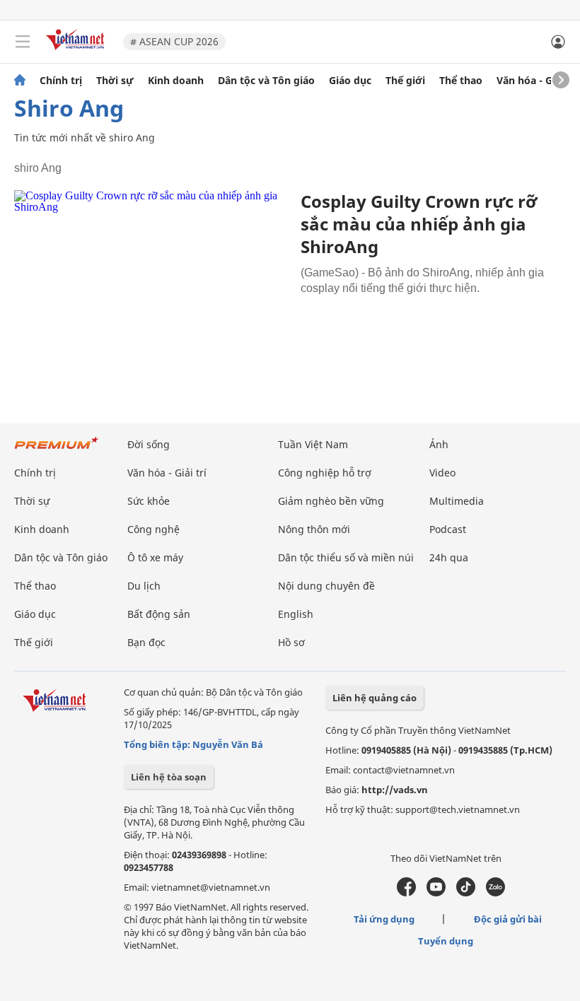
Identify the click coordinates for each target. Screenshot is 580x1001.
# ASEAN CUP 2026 (174, 41)
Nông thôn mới (314, 529)
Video (442, 472)
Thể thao (460, 81)
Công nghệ (153, 529)
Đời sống (148, 444)
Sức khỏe (148, 501)
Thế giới (405, 81)
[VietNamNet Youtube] (436, 892)
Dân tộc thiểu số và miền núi (346, 557)
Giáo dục (350, 81)
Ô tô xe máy (155, 557)
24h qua (448, 557)
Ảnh (438, 444)
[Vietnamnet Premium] (56, 450)
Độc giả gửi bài (508, 919)
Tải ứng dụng (384, 919)
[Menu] (22, 41)
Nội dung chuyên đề (326, 585)
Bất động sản (158, 614)
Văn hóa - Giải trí (537, 81)
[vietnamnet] (77, 51)
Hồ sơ (291, 642)
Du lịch (144, 585)
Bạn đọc (146, 642)
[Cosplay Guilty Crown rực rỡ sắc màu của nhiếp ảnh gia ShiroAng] (152, 281)
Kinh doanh (176, 81)
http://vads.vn (394, 789)
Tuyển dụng (445, 941)
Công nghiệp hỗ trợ (324, 472)
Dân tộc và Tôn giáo (266, 81)
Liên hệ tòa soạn (169, 777)
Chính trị (61, 81)
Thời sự (115, 81)
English (295, 614)
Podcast (447, 529)
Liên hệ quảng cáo (374, 697)
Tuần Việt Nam (313, 444)
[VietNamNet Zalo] (495, 892)
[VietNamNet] (19, 80)
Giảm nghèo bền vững (331, 501)
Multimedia (456, 501)
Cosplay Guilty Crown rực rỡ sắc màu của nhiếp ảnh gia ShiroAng (419, 223)
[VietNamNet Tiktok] (465, 892)
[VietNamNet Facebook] (406, 892)
